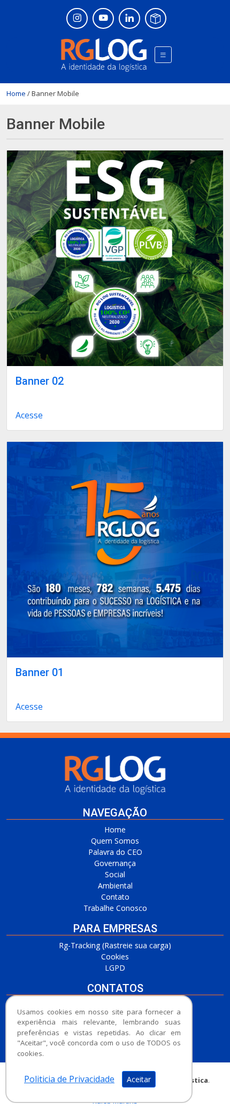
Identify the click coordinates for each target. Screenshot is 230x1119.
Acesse (29, 415)
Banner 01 (40, 672)
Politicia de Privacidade (69, 1079)
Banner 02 (40, 381)
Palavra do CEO (115, 852)
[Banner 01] (115, 549)
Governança (115, 863)
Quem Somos (115, 841)
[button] (163, 54)
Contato (115, 897)
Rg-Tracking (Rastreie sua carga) (115, 945)
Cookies (115, 956)
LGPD (115, 968)
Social (115, 874)
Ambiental (115, 885)
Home (16, 93)
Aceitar (139, 1079)
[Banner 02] (115, 258)
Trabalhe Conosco (115, 908)
